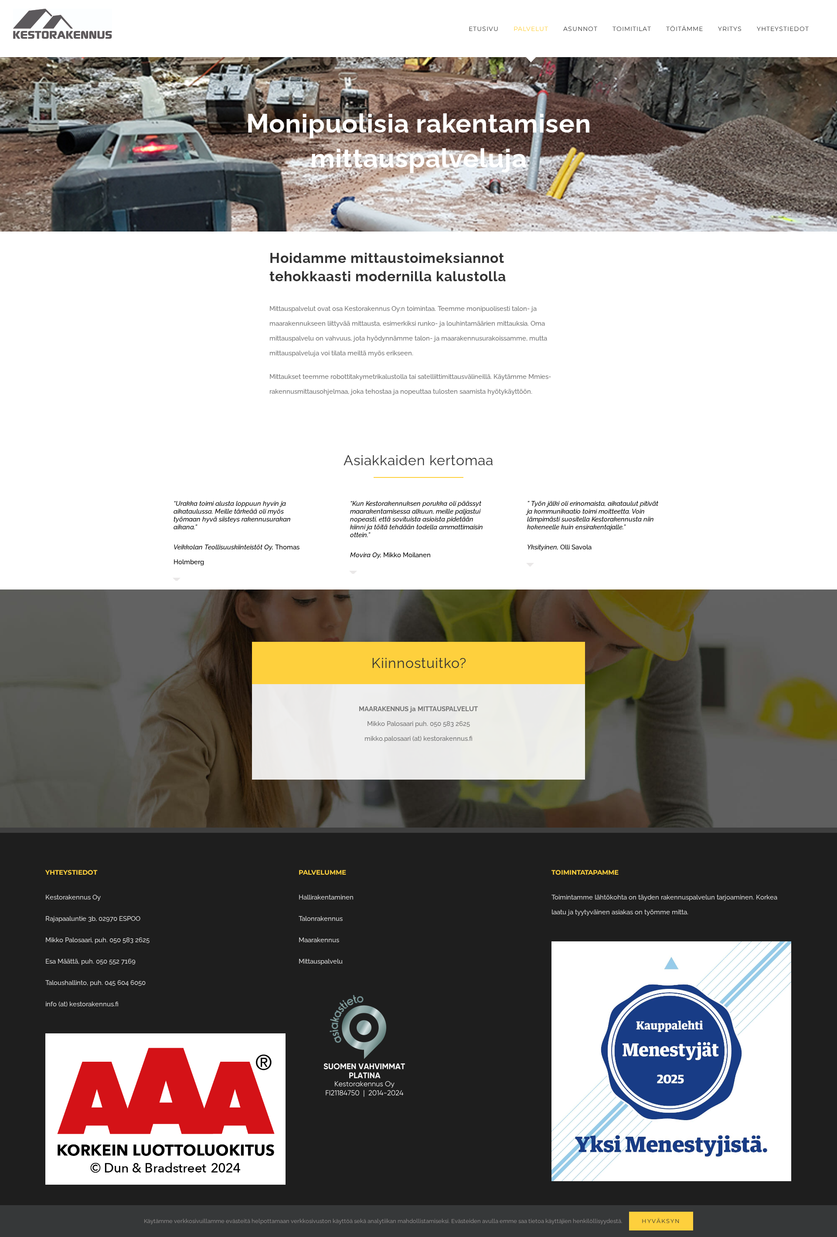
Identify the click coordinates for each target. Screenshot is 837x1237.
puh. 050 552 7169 (108, 954)
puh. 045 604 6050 (118, 976)
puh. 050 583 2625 (122, 933)
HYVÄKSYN (661, 1220)
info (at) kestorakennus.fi (82, 997)
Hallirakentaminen (326, 890)
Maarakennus (319, 933)
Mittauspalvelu (321, 954)
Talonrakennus (321, 912)
